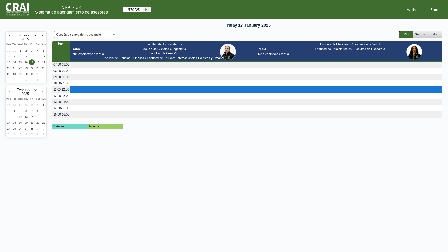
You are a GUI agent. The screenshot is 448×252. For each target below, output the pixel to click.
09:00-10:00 (61, 77)
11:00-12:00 (61, 89)
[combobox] (85, 34)
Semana (420, 34)
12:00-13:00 (61, 96)
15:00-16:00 (61, 114)
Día (406, 34)
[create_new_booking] (163, 65)
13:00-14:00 (61, 102)
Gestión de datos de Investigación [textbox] (79, 34)
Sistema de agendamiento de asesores (71, 12)
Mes (435, 34)
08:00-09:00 (61, 71)
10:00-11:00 (61, 83)
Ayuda (411, 9)
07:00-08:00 (61, 64)
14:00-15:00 (61, 108)
